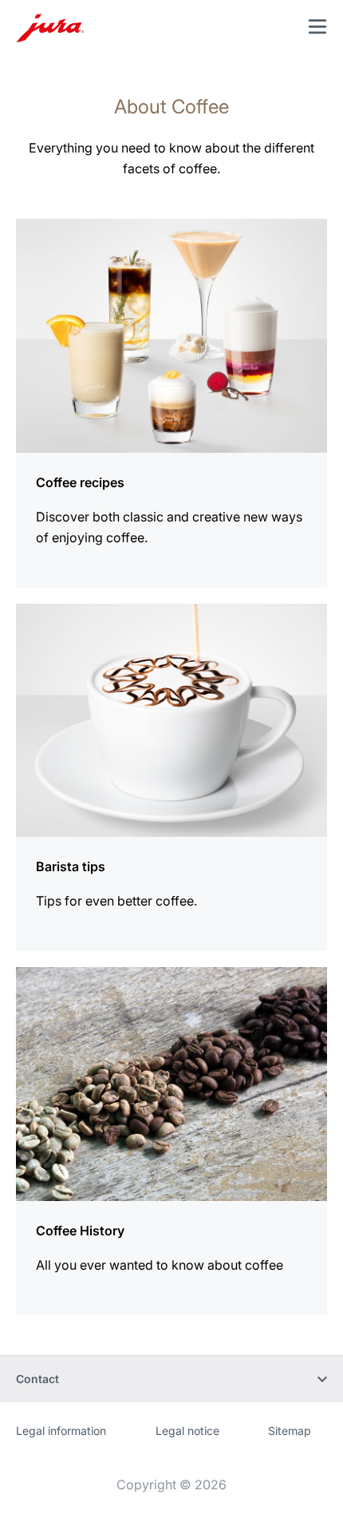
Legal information (61, 1430)
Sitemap (289, 1430)
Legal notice (187, 1430)
